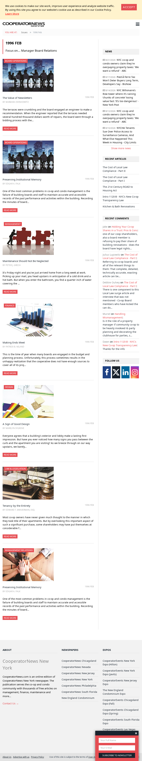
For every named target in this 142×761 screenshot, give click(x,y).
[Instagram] (135, 372)
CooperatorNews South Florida (79, 691)
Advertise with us (21, 756)
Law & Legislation (15, 468)
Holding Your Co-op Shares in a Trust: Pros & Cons (120, 228)
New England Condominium (78, 698)
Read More (10, 128)
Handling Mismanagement (114, 315)
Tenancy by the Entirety (16, 505)
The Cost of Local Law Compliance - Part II (115, 169)
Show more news (121, 148)
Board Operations (15, 60)
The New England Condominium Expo (114, 691)
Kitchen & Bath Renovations (119, 206)
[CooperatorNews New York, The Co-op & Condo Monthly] (24, 24)
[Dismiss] (136, 733)
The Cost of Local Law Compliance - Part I (115, 178)
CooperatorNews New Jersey (78, 673)
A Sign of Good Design (16, 424)
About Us (7, 756)
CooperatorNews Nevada (76, 667)
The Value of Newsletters (17, 97)
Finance (9, 305)
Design (9, 387)
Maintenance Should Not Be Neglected (25, 261)
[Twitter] (116, 372)
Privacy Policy (37, 756)
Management (13, 224)
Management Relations (19, 550)
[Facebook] (107, 372)
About (7, 650)
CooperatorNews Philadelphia (79, 685)
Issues (24, 32)
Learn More (12, 13)
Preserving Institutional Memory (22, 179)
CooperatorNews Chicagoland (79, 660)
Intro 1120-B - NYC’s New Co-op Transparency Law (121, 198)
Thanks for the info (114, 349)
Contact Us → (11, 703)
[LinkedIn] (125, 372)
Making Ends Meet (14, 342)
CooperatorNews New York (77, 679)
